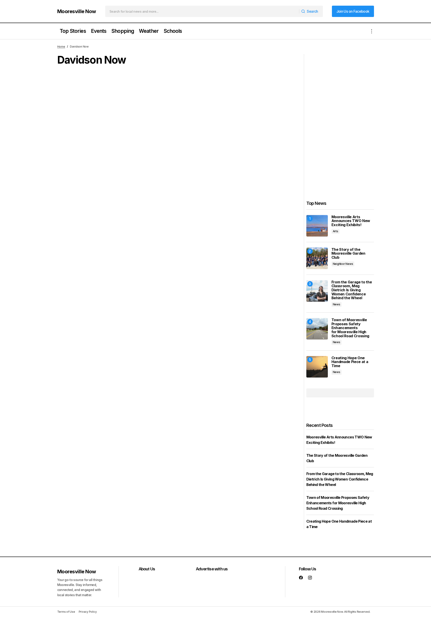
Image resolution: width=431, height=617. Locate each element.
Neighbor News (343, 263)
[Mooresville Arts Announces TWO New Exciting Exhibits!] (317, 226)
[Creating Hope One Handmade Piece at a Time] (317, 367)
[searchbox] (202, 11)
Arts (335, 231)
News (336, 304)
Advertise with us (212, 569)
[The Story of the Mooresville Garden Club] (317, 258)
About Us (147, 569)
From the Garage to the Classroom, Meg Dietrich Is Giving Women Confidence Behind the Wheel (351, 290)
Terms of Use (66, 611)
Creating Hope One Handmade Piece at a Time (349, 362)
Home (61, 46)
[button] (371, 31)
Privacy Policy (88, 611)
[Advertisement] (340, 122)
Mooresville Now (76, 11)
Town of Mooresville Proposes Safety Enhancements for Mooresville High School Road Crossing (350, 328)
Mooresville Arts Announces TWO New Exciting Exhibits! (350, 221)
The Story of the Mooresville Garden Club (348, 254)
